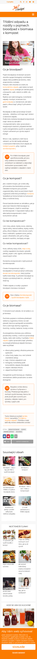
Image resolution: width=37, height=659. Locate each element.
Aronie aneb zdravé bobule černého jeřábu (8, 593)
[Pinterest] (33, 2)
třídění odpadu (9, 431)
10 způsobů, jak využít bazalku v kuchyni (8, 542)
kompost (30, 194)
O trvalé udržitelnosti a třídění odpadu (25, 509)
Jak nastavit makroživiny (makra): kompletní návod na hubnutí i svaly (24, 568)
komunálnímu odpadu (10, 87)
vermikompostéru (9, 149)
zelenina (19, 431)
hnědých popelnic (9, 146)
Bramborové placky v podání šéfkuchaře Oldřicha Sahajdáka (9, 510)
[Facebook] (23, 2)
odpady (12, 90)
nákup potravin (14, 429)
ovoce (23, 429)
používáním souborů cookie (25, 643)
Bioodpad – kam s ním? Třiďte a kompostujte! (25, 488)
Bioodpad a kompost (24, 469)
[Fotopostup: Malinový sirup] (18, 618)
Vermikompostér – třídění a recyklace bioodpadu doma (9, 489)
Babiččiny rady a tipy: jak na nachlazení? (23, 590)
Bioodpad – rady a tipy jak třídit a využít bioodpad (9, 470)
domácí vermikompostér (11, 273)
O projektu (10, 2)
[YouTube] (30, 2)
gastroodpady (8, 102)
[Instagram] (26, 2)
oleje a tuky (26, 249)
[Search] (20, 2)
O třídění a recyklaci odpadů (15, 419)
